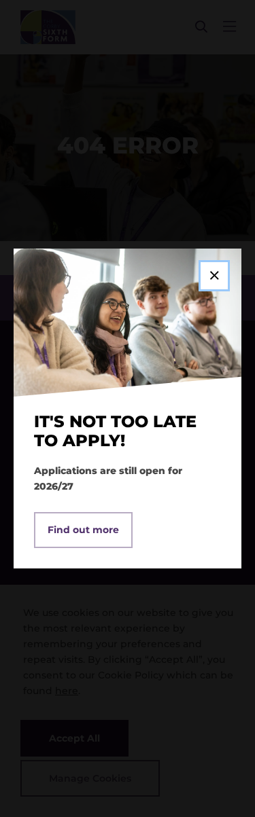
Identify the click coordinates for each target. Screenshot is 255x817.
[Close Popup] (214, 275)
